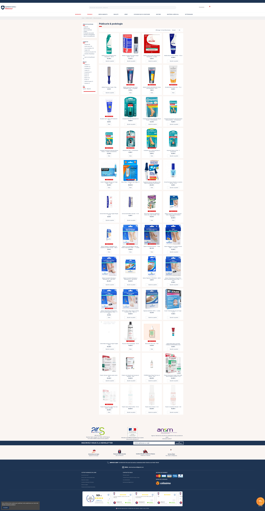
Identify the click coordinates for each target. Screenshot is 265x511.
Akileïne (87, 64)
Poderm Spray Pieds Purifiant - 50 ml (130, 406)
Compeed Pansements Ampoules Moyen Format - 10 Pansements (152, 119)
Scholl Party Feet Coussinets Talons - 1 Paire (173, 504)
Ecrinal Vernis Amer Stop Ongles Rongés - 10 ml (109, 214)
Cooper (86, 70)
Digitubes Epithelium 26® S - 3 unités (151, 310)
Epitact (87, 77)
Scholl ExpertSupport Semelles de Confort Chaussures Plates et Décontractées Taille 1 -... (109, 505)
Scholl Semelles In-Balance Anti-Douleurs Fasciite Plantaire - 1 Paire (130, 472)
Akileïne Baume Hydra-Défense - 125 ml (173, 55)
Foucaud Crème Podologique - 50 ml (130, 343)
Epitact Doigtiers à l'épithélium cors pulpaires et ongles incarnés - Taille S (109, 247)
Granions (87, 83)
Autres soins (87, 28)
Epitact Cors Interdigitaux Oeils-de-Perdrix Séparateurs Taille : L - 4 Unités (130, 247)
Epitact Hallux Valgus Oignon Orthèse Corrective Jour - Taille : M (130, 311)
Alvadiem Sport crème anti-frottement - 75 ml (109, 119)
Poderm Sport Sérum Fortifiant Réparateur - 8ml (109, 439)
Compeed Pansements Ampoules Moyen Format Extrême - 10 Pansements (173, 119)
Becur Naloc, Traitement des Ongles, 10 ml (130, 182)
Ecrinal (86, 74)
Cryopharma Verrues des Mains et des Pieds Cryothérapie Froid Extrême (151, 182)
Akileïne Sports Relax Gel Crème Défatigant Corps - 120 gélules (130, 88)
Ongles (85, 31)
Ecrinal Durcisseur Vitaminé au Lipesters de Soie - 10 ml (173, 182)
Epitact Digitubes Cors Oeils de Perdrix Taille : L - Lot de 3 (173, 247)
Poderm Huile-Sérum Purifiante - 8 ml (130, 438)
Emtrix (86, 75)
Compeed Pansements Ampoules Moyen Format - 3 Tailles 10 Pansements (109, 151)
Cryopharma (88, 72)
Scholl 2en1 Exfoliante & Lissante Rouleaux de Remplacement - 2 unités (109, 472)
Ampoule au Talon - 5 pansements (130, 150)
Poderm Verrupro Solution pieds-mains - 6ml (109, 376)
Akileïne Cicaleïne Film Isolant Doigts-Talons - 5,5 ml (130, 56)
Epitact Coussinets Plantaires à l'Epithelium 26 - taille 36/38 (130, 278)
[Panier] (209, 7)
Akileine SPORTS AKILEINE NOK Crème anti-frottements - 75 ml (152, 88)
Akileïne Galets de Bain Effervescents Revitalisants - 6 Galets (151, 56)
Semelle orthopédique (89, 34)
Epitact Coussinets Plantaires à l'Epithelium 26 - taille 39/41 (109, 278)
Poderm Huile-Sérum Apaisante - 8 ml (151, 438)
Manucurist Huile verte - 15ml (151, 343)
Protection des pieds (89, 33)
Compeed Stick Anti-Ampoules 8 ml (130, 118)
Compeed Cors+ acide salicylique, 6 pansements (152, 151)
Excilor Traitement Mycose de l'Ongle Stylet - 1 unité (109, 182)
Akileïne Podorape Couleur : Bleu (109, 87)
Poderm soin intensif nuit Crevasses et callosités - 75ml (130, 376)
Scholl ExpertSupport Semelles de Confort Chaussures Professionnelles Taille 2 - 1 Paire (152, 505)
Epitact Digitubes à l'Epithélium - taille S (152, 278)
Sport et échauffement (89, 36)
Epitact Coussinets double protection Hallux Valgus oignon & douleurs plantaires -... (173, 215)
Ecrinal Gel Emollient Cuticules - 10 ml (130, 213)
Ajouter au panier (109, 61)
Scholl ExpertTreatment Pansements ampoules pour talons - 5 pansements (151, 472)
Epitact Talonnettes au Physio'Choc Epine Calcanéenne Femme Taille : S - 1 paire (109, 312)
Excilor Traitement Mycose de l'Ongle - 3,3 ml (173, 311)
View (130, 92)
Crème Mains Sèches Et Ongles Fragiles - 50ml (109, 344)
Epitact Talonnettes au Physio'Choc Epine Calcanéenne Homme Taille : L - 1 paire (173, 279)
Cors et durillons (88, 30)
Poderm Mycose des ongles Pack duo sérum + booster (109, 407)
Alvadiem (87, 66)
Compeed (87, 68)
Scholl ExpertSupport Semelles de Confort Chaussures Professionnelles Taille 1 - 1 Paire (130, 505)
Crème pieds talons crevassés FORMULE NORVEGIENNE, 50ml (173, 344)
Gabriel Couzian (88, 81)
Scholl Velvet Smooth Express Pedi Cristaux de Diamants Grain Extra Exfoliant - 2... (173, 439)
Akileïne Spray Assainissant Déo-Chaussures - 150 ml (109, 56)
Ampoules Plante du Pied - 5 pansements (173, 151)
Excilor (86, 79)
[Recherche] (174, 7)
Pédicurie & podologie (88, 24)
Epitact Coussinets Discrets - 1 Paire (152, 246)
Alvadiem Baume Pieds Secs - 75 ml (173, 87)
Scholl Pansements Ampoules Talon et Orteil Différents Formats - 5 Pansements (173, 472)
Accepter (5, 507)
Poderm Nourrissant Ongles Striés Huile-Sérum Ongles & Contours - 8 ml (173, 376)
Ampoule (86, 26)
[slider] (83, 91)
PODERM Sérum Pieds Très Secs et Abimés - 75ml (152, 376)
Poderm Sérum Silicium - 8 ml (151, 406)
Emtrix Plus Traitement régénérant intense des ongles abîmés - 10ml (151, 214)
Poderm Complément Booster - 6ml (173, 406)
